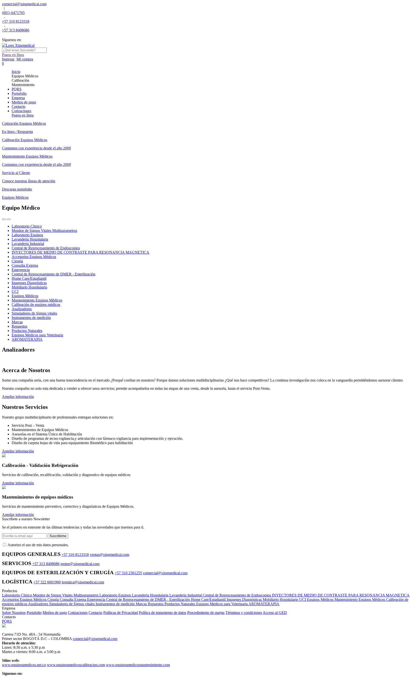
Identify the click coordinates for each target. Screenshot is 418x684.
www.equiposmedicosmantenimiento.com (138, 665)
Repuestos (156, 604)
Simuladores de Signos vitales (72, 604)
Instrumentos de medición (116, 604)
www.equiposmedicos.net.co (24, 665)
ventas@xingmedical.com (109, 554)
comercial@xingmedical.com (24, 4)
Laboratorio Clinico (17, 595)
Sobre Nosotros (14, 612)
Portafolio (34, 612)
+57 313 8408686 (15, 30)
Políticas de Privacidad (120, 612)
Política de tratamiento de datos (162, 612)
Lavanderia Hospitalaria (150, 595)
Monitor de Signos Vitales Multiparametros (66, 595)
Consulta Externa (73, 599)
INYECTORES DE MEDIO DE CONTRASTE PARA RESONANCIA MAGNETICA (341, 595)
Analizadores (38, 604)
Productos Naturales (180, 604)
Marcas (142, 604)
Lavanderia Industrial (186, 595)
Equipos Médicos (321, 599)
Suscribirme (58, 536)
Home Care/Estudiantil (209, 599)
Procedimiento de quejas (205, 612)
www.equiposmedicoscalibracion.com (76, 665)
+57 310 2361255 (128, 573)
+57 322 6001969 (47, 582)
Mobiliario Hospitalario (281, 599)
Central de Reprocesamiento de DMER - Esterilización (148, 599)
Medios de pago (55, 612)
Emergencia (96, 599)
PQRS (7, 621)
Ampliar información (18, 397)
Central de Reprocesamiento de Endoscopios (237, 595)
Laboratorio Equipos (115, 595)
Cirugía (53, 599)
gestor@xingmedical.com (79, 564)
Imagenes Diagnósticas (245, 599)
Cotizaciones (78, 612)
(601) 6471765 (13, 13)
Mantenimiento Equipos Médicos (360, 599)
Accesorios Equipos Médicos (24, 599)
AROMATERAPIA (263, 604)
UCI (303, 599)
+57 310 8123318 (15, 21)
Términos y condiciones (243, 612)
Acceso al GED (275, 612)
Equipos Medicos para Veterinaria (222, 604)
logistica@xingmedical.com (83, 582)
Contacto (95, 612)
